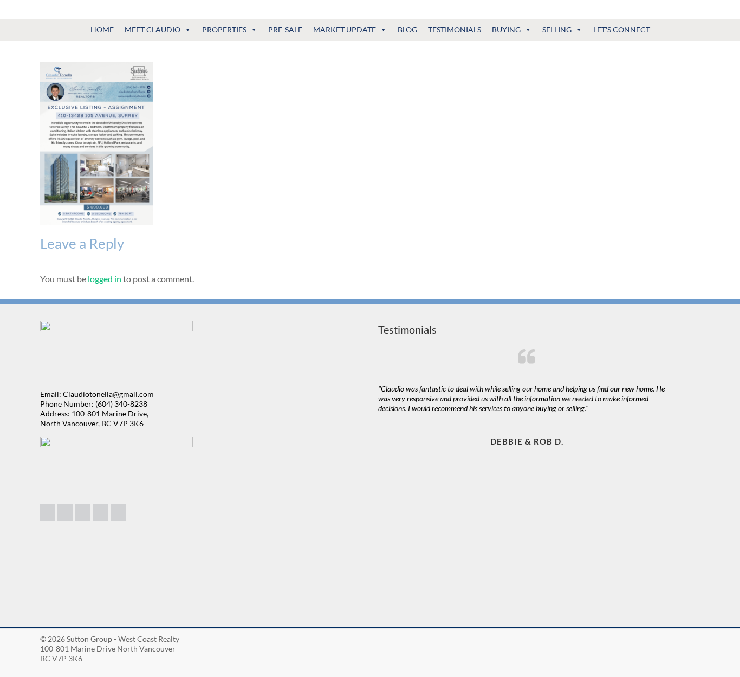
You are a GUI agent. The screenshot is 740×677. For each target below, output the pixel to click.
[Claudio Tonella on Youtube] (118, 512)
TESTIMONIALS (454, 29)
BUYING (506, 29)
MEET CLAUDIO (152, 29)
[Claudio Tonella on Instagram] (65, 512)
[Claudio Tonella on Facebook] (82, 512)
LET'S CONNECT (621, 29)
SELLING (557, 29)
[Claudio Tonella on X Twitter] (100, 512)
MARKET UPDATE (344, 29)
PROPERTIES (224, 29)
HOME (102, 29)
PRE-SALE (285, 29)
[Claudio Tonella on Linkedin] (47, 512)
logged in (104, 279)
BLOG (407, 29)
